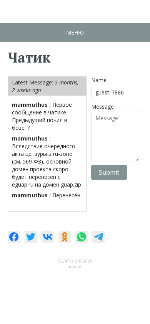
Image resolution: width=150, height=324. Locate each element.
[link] (14, 237)
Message (102, 106)
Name (99, 80)
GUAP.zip (67, 261)
